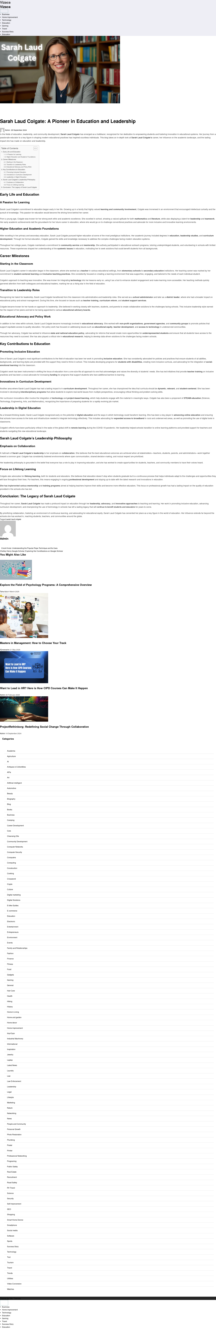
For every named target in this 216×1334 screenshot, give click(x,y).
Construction (12, 868)
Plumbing (11, 1140)
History (10, 1006)
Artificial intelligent (14, 783)
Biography (11, 799)
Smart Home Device (15, 1220)
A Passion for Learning (14, 154)
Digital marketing (14, 894)
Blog (9, 804)
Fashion (10, 953)
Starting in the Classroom (15, 162)
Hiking (9, 1001)
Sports (9, 1241)
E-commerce (12, 910)
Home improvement (10, 17)
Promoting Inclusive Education (16, 172)
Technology (6, 20)
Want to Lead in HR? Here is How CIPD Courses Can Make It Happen (44, 688)
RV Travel (11, 1187)
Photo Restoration (14, 1134)
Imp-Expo (11, 1033)
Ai (8, 761)
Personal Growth (13, 1129)
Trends (10, 1273)
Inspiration (11, 1049)
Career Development (15, 825)
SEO (9, 1209)
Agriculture (11, 756)
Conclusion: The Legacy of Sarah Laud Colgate (20, 187)
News (9, 1118)
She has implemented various (13, 485)
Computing (11, 862)
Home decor (12, 1022)
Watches (10, 1289)
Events (10, 942)
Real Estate (11, 1172)
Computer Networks (15, 846)
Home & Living (13, 1012)
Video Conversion (14, 1283)
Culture (10, 889)
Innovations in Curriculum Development (19, 174)
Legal (9, 1092)
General (10, 985)
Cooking (10, 873)
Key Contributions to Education (14, 169)
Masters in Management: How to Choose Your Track (33, 643)
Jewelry (10, 1054)
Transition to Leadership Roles (16, 164)
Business (5, 14)
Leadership (11, 1086)
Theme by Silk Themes (10, 1298)
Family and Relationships (17, 948)
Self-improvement (14, 1203)
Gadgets (10, 974)
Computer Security (14, 852)
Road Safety (12, 1182)
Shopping (11, 1214)
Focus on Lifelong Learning (15, 185)
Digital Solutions (13, 900)
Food (9, 969)
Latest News (12, 1065)
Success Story (8, 31)
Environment (12, 937)
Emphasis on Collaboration (15, 182)
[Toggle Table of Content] (34, 148)
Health (9, 996)
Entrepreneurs (12, 932)
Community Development (17, 841)
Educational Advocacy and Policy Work (19, 167)
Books (9, 809)
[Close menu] (4, 1302)
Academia (11, 751)
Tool (9, 1257)
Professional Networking (17, 1156)
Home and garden (14, 1017)
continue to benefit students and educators (116, 506)
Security (10, 1198)
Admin (8, 130)
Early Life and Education (11, 151)
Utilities (10, 1278)
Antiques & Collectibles (16, 766)
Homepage (6, 104)
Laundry (10, 1070)
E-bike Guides (12, 905)
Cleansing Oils (13, 836)
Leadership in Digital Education (16, 177)
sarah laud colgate (13, 519)
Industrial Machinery (15, 1038)
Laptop (10, 1060)
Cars (9, 830)
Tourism (10, 1262)
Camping (10, 820)
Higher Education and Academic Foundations (21, 157)
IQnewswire (5, 649)
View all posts (5, 545)
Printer (9, 1150)
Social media (12, 1230)
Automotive (11, 788)
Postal (9, 1145)
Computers (11, 857)
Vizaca (5, 6)
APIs (9, 772)
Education (6, 23)
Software (10, 1235)
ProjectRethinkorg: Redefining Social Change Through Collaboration (44, 727)
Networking (11, 1113)
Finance (10, 958)
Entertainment (12, 926)
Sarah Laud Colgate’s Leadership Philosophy (19, 179)
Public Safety (12, 1166)
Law (8, 1076)
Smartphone (12, 1225)
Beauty (10, 793)
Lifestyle (10, 1097)
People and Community (16, 1124)
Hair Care (11, 990)
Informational (12, 1044)
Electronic (11, 921)
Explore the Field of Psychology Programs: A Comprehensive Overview (46, 585)
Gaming (5, 25)
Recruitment (12, 1177)
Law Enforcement (14, 1081)
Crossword (11, 878)
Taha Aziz (4, 591)
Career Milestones (9, 159)
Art (8, 777)
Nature (9, 1108)
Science (10, 1193)
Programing (11, 1161)
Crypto (9, 884)
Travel (4, 28)
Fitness (10, 964)
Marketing (11, 1102)
